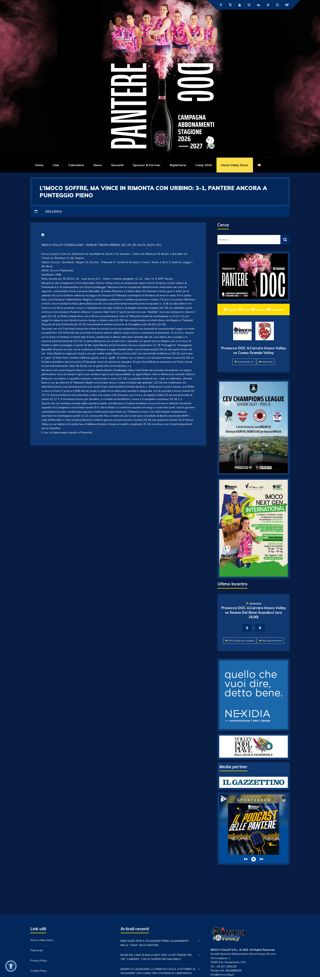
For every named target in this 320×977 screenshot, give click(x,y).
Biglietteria (178, 165)
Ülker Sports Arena (271, 640)
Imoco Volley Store (234, 165)
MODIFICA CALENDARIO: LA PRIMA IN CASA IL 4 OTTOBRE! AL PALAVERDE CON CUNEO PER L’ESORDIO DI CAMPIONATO (158, 971)
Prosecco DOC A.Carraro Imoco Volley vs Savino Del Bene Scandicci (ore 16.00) (253, 612)
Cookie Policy (38, 970)
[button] (11, 966)
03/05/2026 (255, 603)
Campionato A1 (245, 361)
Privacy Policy (38, 960)
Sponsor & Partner (147, 165)
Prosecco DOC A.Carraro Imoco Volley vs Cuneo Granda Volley (253, 350)
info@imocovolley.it (222, 974)
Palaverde (267, 361)
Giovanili (117, 165)
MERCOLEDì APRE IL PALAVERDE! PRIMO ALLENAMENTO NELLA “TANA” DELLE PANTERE (155, 943)
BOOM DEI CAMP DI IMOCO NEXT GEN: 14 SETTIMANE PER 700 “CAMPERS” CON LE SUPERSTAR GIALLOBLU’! (156, 957)
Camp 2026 (203, 165)
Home (39, 165)
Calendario (76, 165)
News (98, 165)
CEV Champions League (241, 640)
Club (56, 165)
